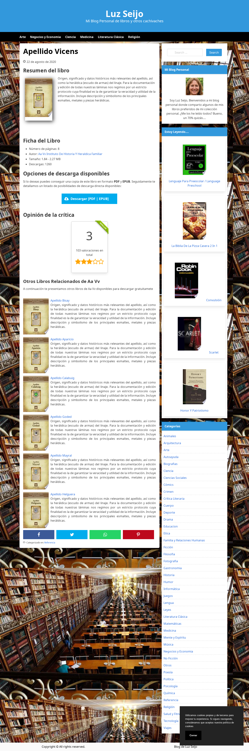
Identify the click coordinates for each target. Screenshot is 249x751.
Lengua (169, 603)
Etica (167, 533)
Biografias (171, 464)
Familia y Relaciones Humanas (184, 540)
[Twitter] (72, 534)
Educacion (171, 526)
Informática (172, 589)
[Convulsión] (186, 280)
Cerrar (193, 735)
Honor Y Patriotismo (194, 410)
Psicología (171, 686)
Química (169, 693)
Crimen (169, 492)
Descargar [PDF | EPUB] (90, 198)
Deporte (169, 512)
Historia (169, 575)
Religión (134, 37)
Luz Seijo (124, 14)
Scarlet (214, 352)
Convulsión (213, 300)
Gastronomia (173, 568)
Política (169, 679)
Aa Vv (42, 154)
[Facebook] (38, 534)
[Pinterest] (138, 534)
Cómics (169, 485)
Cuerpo (169, 506)
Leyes (167, 610)
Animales (170, 436)
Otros (168, 665)
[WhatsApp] (105, 534)
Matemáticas (172, 624)
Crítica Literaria (174, 499)
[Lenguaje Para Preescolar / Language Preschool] (194, 160)
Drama (168, 519)
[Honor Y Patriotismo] (194, 386)
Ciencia (70, 37)
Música (168, 644)
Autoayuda (171, 457)
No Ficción (171, 658)
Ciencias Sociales (175, 478)
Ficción (168, 547)
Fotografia (171, 561)
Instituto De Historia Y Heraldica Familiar (74, 154)
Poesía (168, 672)
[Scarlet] (189, 333)
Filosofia (169, 554)
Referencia (49, 542)
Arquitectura (172, 443)
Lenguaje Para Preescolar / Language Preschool (194, 183)
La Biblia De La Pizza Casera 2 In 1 (194, 246)
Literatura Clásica (111, 37)
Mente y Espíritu (175, 637)
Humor (168, 582)
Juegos (168, 596)
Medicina (87, 37)
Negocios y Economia (45, 37)
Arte (23, 37)
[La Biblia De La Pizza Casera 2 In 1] (194, 221)
